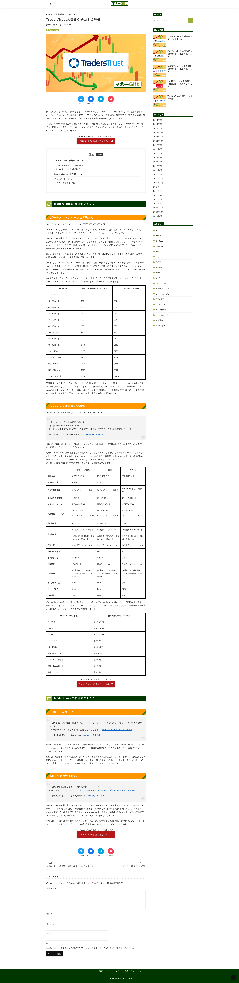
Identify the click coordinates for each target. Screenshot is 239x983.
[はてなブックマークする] (101, 99)
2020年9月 (158, 216)
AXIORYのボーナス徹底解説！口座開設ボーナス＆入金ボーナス (180, 69)
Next (50, 863)
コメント (51, 888)
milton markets (162, 289)
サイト (49, 934)
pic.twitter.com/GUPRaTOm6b (116, 729)
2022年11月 (158, 137)
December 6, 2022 (94, 434)
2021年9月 (158, 191)
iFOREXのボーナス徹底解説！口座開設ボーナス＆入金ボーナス (180, 54)
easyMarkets (161, 246)
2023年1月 (158, 128)
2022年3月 (158, 166)
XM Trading (161, 310)
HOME (100, 971)
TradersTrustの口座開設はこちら (94, 141)
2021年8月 (158, 195)
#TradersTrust (94, 790)
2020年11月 (158, 208)
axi (157, 230)
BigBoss (159, 241)
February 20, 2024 (95, 795)
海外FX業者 (160, 326)
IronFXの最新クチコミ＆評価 (134, 866)
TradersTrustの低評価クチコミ (69, 174)
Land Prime (161, 283)
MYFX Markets (162, 294)
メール (50, 924)
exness (159, 251)
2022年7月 (158, 149)
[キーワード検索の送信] (191, 20)
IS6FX (158, 278)
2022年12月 (158, 132)
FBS (157, 257)
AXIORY (159, 236)
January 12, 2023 (91, 735)
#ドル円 (109, 790)
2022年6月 (158, 153)
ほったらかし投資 (163, 315)
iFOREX (159, 267)
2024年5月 (158, 124)
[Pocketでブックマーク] (111, 99)
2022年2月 (158, 170)
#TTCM (83, 790)
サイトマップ (136, 971)
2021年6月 (158, 203)
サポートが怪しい (66, 179)
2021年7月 (157, 199)
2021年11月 (158, 183)
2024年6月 (158, 120)
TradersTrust (53, 30)
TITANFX (160, 299)
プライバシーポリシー (113, 971)
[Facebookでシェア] (91, 99)
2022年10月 (158, 141)
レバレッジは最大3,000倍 (69, 169)
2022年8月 (158, 145)
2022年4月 (158, 162)
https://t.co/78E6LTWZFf (126, 790)
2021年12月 (158, 178)
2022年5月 (158, 157)
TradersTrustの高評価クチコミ (68, 160)
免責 (126, 971)
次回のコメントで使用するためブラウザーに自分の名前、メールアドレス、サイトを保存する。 (90, 947)
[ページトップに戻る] (234, 978)
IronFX (159, 273)
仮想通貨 (159, 320)
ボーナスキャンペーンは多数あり (72, 165)
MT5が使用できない (67, 183)
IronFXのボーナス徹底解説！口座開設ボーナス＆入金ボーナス (70, 866)
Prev (142, 863)
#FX (103, 790)
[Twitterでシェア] (81, 99)
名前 (49, 914)
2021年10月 (158, 187)
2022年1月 (158, 174)
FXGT (158, 262)
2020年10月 (158, 212)
